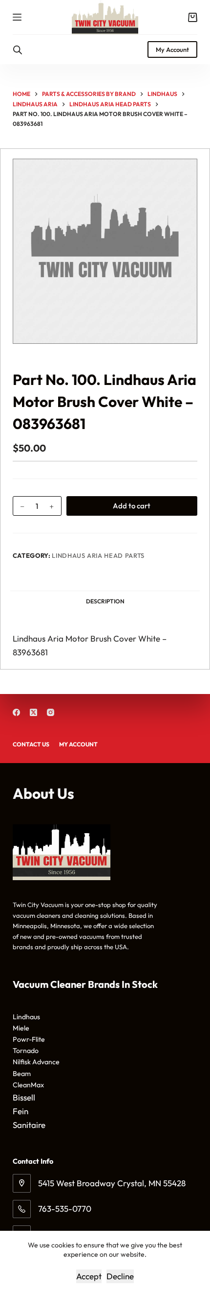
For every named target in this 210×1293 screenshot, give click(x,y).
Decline (120, 1276)
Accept (89, 1276)
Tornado (26, 1050)
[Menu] (17, 17)
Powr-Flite (29, 1039)
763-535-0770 (64, 1208)
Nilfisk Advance (36, 1061)
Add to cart (131, 505)
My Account (172, 49)
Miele (21, 1028)
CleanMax (28, 1084)
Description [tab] (105, 601)
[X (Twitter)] (33, 712)
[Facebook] (16, 712)
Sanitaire (29, 1125)
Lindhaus (26, 1016)
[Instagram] (50, 712)
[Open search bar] (17, 50)
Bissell (24, 1097)
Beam (22, 1073)
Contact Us (31, 744)
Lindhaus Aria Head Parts (98, 555)
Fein (20, 1111)
